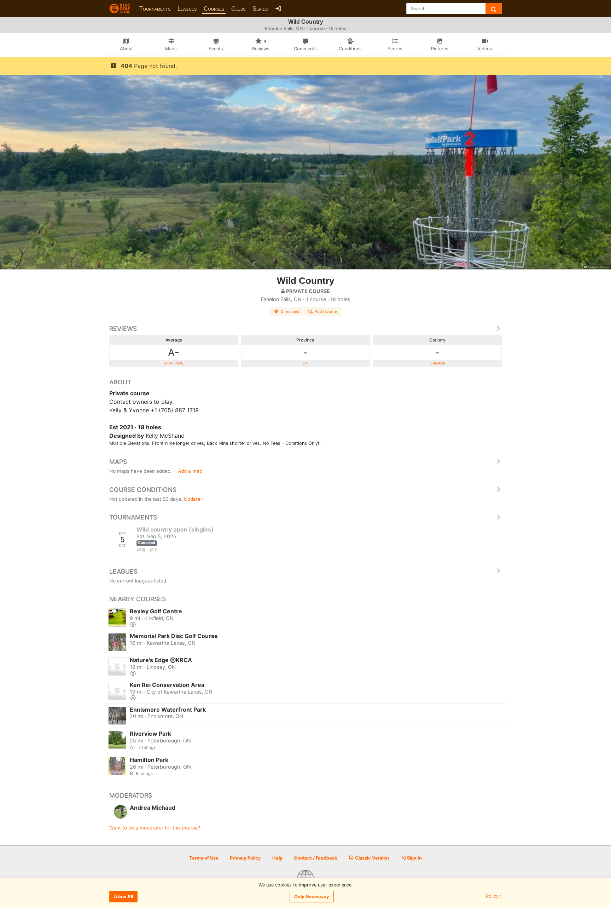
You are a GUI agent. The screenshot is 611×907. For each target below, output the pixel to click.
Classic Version (371, 858)
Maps (118, 461)
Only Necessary (311, 896)
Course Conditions (142, 489)
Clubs (238, 9)
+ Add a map (187, 471)
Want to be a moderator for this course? (154, 828)
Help (277, 858)
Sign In (414, 858)
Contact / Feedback (315, 858)
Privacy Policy (245, 858)
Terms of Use (204, 858)
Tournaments (154, 9)
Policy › (494, 896)
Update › (194, 499)
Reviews (123, 328)
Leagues (187, 9)
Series (260, 9)
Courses (214, 9)
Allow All (123, 896)
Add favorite (326, 311)
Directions (290, 311)
